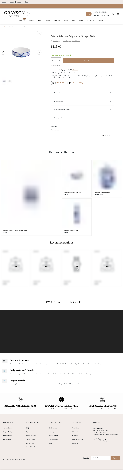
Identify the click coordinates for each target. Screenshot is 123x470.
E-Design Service (54, 432)
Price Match (75, 435)
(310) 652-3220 (102, 432)
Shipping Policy (30, 439)
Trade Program (53, 428)
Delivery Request (53, 439)
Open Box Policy (31, 432)
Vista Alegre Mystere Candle (102, 192)
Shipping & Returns (59, 118)
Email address (96, 458)
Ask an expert (55, 130)
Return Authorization (77, 439)
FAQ (27, 428)
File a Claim (75, 428)
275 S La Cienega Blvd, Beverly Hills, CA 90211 (106, 434)
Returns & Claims (31, 435)
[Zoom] (39, 33)
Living (12, 2)
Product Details (58, 101)
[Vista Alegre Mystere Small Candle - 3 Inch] (31, 194)
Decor (26, 2)
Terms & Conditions (31, 447)
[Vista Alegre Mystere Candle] (107, 175)
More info (75, 70)
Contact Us (75, 443)
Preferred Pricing (78, 83)
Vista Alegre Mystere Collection (71, 41)
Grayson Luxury (7, 428)
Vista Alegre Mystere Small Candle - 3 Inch (15, 230)
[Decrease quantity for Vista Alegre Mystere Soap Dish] (52, 60)
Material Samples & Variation (62, 109)
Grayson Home (7, 435)
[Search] (89, 14)
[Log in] (113, 14)
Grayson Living (7, 432)
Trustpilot (86, 458)
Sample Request (53, 435)
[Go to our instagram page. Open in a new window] (100, 440)
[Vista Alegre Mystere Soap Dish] (76, 175)
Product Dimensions (59, 93)
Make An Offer (61, 83)
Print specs (54, 126)
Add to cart (88, 60)
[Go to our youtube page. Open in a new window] (105, 440)
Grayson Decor (7, 439)
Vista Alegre (56, 41)
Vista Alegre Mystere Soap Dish (72, 192)
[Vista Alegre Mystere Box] (76, 213)
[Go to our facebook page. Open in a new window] (95, 440)
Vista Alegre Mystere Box (71, 230)
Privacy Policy (30, 443)
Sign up (115, 458)
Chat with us (106, 135)
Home (19, 2)
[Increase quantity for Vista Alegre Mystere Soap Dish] (59, 60)
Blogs (50, 443)
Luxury (4, 2)
